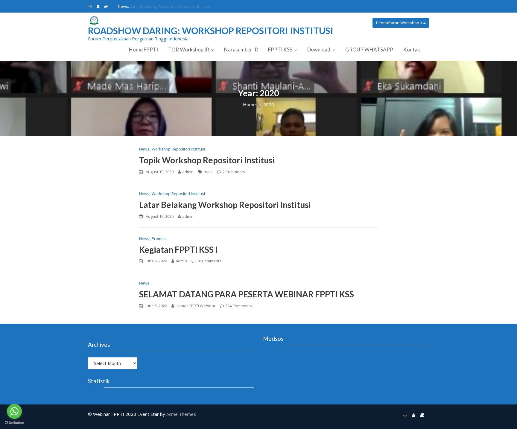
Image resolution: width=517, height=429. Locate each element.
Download (318, 49)
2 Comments (234, 171)
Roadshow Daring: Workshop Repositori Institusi (210, 30)
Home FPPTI (143, 49)
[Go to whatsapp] (14, 411)
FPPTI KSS (280, 49)
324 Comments (238, 305)
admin (188, 171)
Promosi (159, 238)
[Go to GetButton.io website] (14, 423)
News (144, 149)
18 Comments (209, 261)
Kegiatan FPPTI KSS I (148, 6)
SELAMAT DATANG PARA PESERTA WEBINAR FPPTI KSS (246, 294)
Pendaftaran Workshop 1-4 (400, 22)
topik (208, 171)
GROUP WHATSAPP (369, 49)
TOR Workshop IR (188, 49)
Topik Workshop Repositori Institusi (207, 160)
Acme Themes (181, 414)
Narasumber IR (241, 49)
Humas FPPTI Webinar (195, 305)
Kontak (411, 49)
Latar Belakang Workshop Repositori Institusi (225, 205)
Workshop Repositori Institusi (178, 149)
